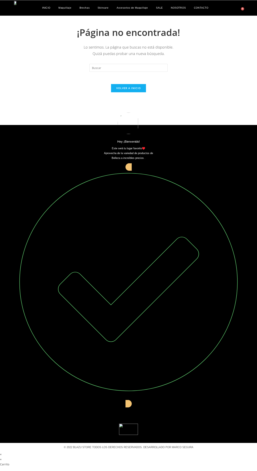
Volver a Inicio (128, 88)
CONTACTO (201, 7)
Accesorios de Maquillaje (132, 7)
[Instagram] (128, 413)
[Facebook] (114, 413)
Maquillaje (64, 7)
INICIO (46, 7)
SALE (159, 7)
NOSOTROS (178, 7)
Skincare (103, 7)
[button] (235, 7)
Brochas (85, 7)
